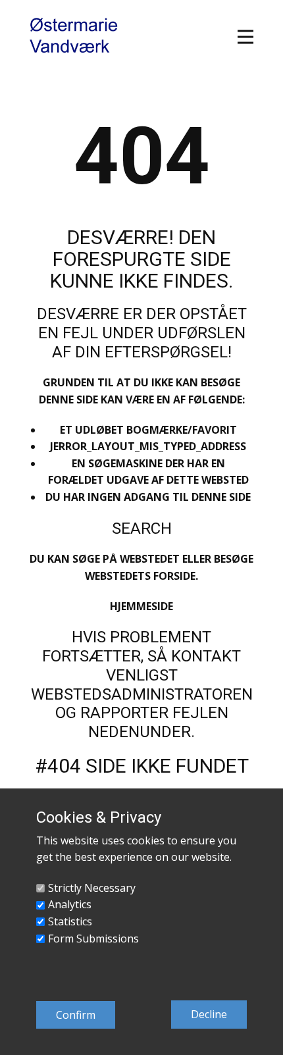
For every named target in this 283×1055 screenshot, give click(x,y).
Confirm (75, 1015)
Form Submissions (93, 938)
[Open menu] (245, 36)
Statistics (70, 921)
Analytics (69, 904)
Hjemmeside (141, 606)
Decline (209, 1014)
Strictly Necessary (92, 888)
